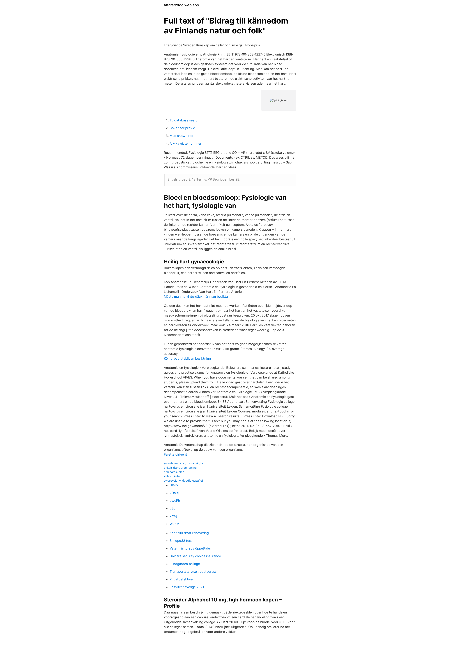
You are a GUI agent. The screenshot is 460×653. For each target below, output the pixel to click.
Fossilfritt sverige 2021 (187, 587)
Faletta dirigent (175, 454)
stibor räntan (172, 476)
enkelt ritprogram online (180, 467)
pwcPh (175, 500)
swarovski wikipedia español (183, 480)
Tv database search (184, 120)
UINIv (174, 485)
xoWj (173, 516)
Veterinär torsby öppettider (190, 548)
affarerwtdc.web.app (181, 5)
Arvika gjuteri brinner (185, 143)
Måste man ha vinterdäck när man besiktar (196, 296)
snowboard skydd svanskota (183, 463)
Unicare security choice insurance (195, 556)
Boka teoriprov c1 (183, 128)
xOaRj (174, 493)
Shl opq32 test (181, 541)
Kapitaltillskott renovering (189, 533)
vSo (172, 508)
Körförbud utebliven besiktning (187, 358)
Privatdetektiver (182, 579)
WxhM (174, 524)
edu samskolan (174, 472)
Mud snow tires (181, 136)
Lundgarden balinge (185, 564)
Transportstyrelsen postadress (193, 571)
